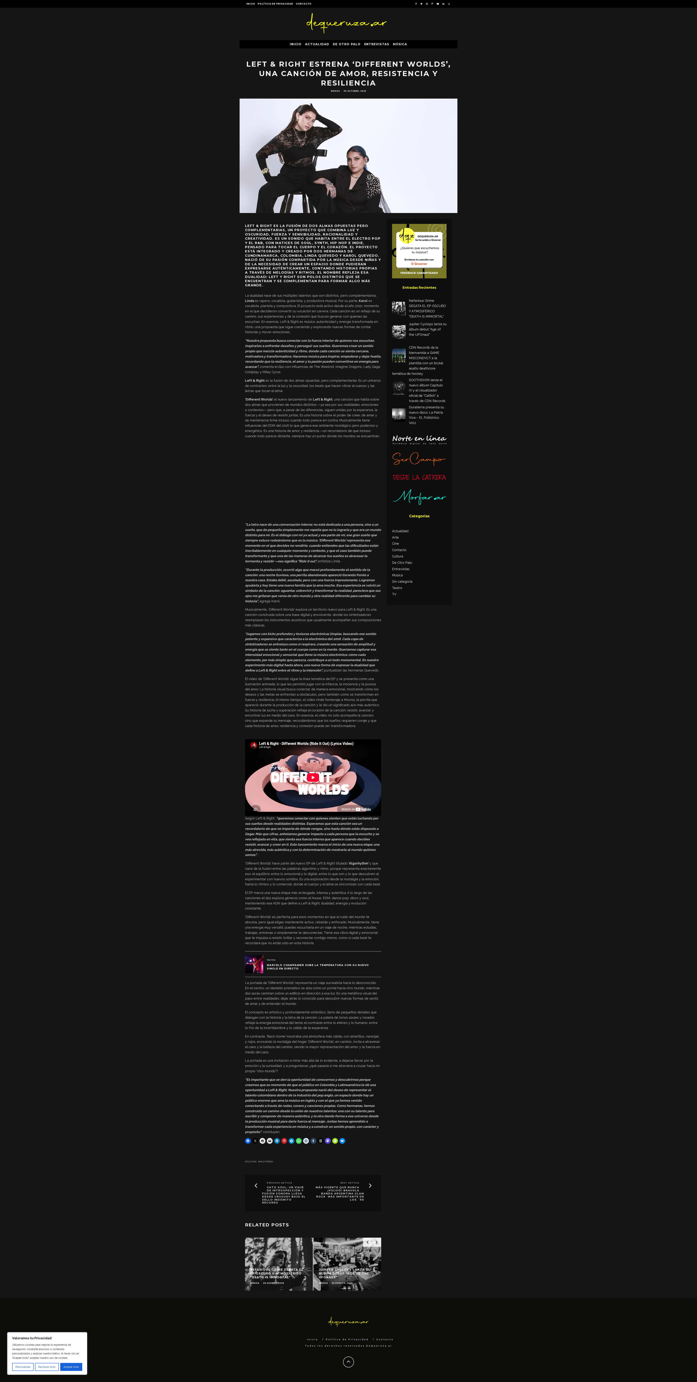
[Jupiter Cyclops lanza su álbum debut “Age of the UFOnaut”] (399, 332)
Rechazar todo (47, 1366)
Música (400, 44)
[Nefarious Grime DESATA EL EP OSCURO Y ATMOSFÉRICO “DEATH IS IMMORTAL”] (399, 309)
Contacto (304, 3)
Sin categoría (402, 581)
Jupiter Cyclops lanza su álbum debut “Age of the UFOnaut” (428, 329)
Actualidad (317, 44)
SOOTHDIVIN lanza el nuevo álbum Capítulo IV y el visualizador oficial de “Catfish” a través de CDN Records (427, 390)
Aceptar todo (71, 1366)
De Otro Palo (347, 44)
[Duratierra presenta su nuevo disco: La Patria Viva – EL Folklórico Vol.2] (399, 416)
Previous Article (279, 1183)
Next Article (349, 1183)
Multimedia (266, 1161)
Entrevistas (376, 44)
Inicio (250, 3)
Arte (395, 537)
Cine (395, 543)
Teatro (397, 588)
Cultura (251, 1161)
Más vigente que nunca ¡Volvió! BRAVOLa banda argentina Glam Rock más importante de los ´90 (340, 1193)
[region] (47, 1353)
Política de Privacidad (275, 3)
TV (394, 594)
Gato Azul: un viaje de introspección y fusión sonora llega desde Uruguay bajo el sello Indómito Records (284, 1195)
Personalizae (22, 1366)
